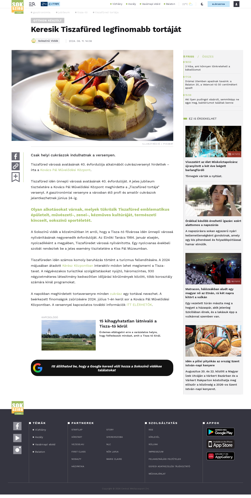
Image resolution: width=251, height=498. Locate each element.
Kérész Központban (77, 265)
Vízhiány (117, 4)
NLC (108, 444)
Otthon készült (47, 20)
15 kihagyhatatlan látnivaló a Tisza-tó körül (128, 323)
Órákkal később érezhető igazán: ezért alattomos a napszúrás (213, 223)
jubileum (64, 12)
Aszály (132, 4)
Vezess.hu (77, 444)
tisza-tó (82, 12)
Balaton (170, 4)
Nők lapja (112, 451)
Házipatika (77, 466)
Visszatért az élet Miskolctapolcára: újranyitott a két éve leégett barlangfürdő (211, 166)
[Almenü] (32, 4)
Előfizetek (218, 4)
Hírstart (76, 437)
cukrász (116, 294)
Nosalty (76, 459)
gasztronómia (42, 12)
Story (110, 429)
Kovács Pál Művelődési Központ (65, 170)
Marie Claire (114, 459)
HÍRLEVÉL (154, 437)
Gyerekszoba (114, 437)
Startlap (76, 429)
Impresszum (156, 451)
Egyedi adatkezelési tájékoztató (169, 466)
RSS (151, 429)
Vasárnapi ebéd (151, 4)
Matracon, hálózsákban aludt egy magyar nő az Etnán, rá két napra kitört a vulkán (209, 293)
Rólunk (153, 444)
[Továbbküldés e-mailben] (16, 166)
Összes (208, 56)
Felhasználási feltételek (165, 459)
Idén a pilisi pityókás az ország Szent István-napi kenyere (212, 363)
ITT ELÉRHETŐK (139, 305)
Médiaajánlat (157, 473)
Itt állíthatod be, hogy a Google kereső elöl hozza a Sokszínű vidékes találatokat (106, 368)
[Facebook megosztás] (16, 156)
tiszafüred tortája (106, 12)
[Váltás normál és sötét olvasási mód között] (202, 4)
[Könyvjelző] (16, 177)
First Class (78, 451)
